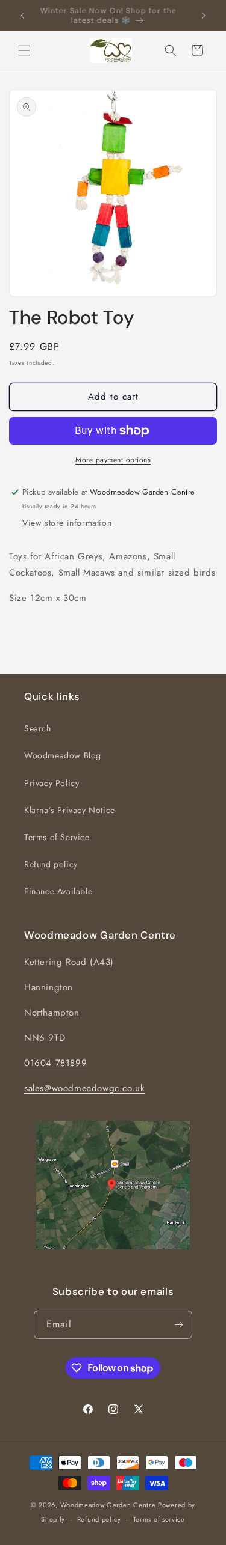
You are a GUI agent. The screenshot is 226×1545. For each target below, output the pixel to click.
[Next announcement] (203, 15)
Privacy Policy (51, 783)
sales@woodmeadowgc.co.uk (84, 1088)
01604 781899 (55, 1063)
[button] (24, 50)
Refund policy (51, 864)
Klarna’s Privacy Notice (69, 810)
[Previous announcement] (22, 15)
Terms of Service (57, 837)
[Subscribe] (178, 1325)
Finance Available (58, 891)
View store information (66, 523)
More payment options (113, 459)
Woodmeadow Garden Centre (108, 1505)
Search (37, 728)
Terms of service (159, 1519)
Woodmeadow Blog (62, 755)
